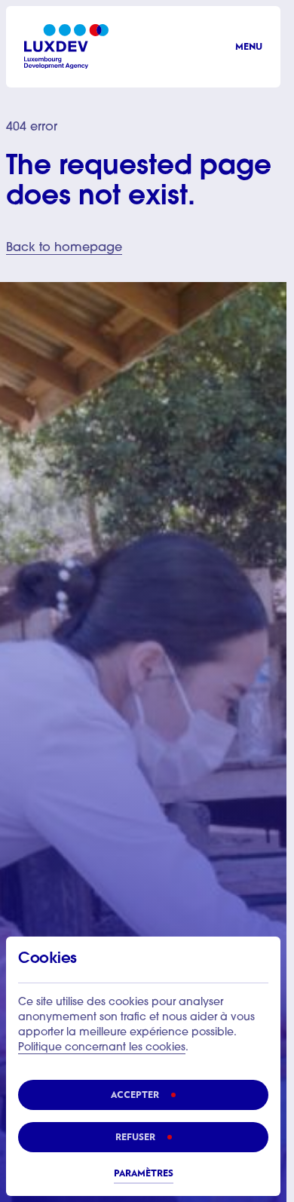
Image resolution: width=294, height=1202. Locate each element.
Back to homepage (64, 248)
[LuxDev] (66, 46)
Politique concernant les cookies (101, 1048)
